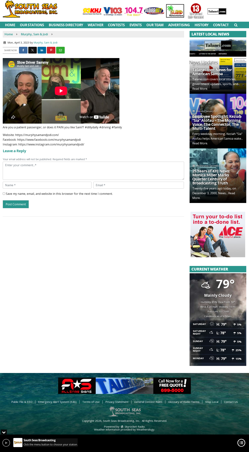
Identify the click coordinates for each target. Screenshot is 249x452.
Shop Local (211, 402)
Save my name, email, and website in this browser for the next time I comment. (59, 194)
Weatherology (145, 429)
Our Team (155, 25)
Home (10, 25)
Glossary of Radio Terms (183, 402)
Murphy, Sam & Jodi (45, 42)
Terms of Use (91, 402)
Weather (95, 25)
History (201, 25)
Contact (221, 25)
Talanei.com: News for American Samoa (212, 71)
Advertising (179, 25)
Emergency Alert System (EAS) (57, 402)
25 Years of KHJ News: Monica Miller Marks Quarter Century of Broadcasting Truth (211, 176)
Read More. (200, 89)
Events (135, 25)
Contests (116, 25)
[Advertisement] (217, 234)
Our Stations (32, 25)
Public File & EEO (21, 402)
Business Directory (66, 25)
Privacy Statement (117, 402)
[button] (235, 25)
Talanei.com (200, 79)
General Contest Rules (148, 402)
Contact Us (231, 402)
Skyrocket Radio (134, 426)
